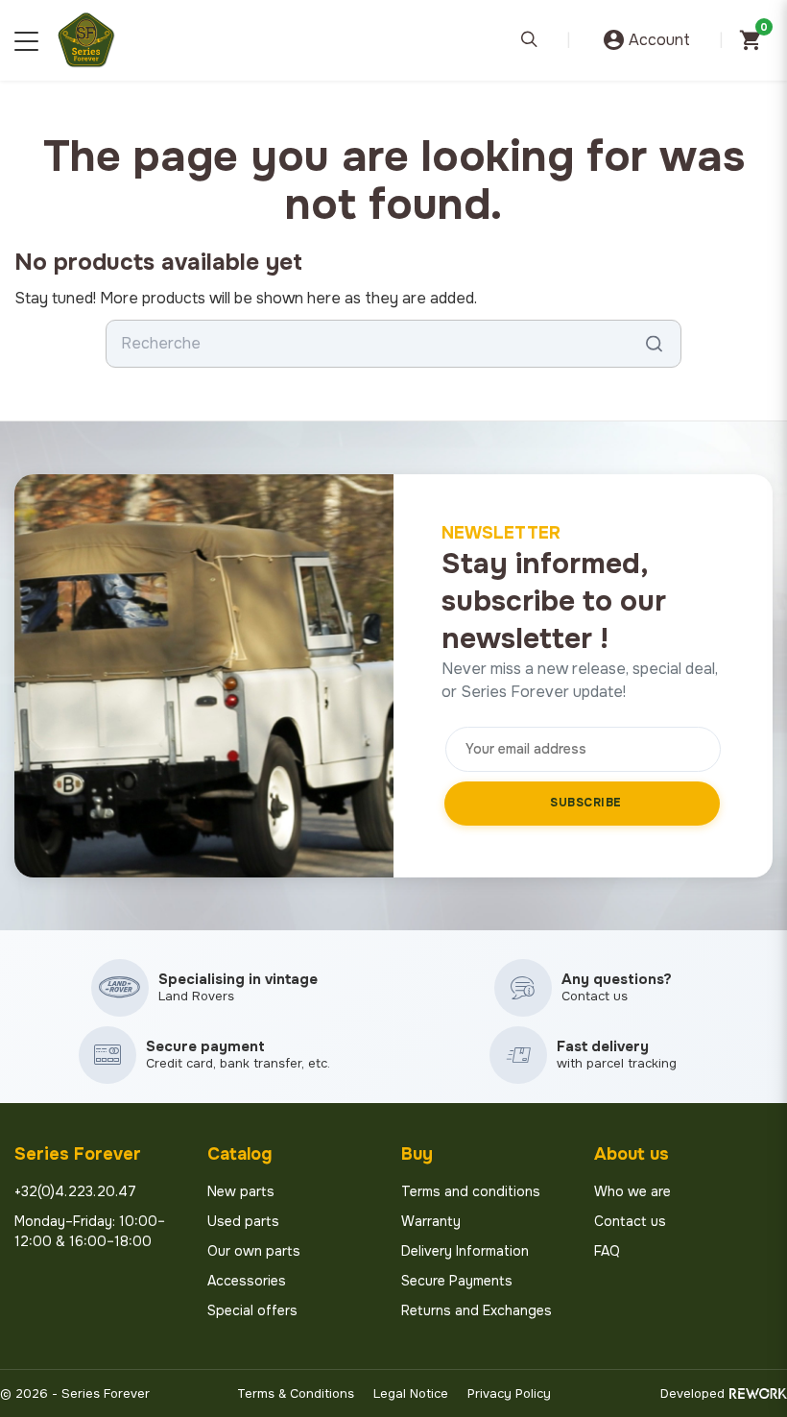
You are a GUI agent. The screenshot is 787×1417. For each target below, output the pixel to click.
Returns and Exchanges (476, 1310)
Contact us (630, 1221)
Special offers (252, 1310)
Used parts (243, 1221)
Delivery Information (465, 1251)
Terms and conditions (470, 1191)
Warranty (431, 1221)
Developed (692, 1393)
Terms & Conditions (295, 1393)
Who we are (632, 1191)
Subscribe (586, 802)
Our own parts (253, 1251)
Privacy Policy (509, 1393)
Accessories (246, 1280)
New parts (240, 1191)
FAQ (607, 1251)
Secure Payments (457, 1280)
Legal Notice (410, 1393)
